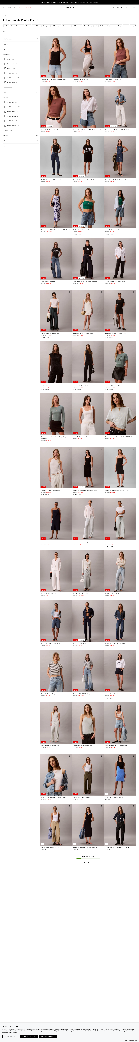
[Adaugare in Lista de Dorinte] (69, 38)
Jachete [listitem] (126, 26)
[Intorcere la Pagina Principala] (69, 8)
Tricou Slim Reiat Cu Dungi (48, 694)
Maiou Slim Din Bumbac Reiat (113, 79)
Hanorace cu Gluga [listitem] (116, 26)
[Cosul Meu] (134, 8)
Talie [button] (4, 92)
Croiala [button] (5, 97)
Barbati (10, 7)
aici (95, 1031)
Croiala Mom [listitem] (66, 26)
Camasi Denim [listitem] (36, 26)
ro (120, 7)
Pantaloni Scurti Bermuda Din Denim (51, 643)
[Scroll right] (134, 26)
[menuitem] (5, 7)
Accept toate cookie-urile (48, 1036)
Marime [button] (5, 44)
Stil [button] (4, 49)
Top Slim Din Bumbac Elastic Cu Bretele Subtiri (53, 79)
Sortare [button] (7, 39)
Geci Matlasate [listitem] (104, 26)
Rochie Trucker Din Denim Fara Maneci (115, 180)
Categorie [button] (6, 54)
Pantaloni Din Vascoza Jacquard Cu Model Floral (86, 542)
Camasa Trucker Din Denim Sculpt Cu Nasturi (117, 847)
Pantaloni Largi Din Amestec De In (50, 333)
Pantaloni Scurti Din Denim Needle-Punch (116, 745)
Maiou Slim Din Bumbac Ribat (81, 437)
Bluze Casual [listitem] (19, 26)
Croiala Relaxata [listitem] (76, 26)
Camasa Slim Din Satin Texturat (49, 593)
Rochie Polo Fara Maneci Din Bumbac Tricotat (85, 847)
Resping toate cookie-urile (29, 1036)
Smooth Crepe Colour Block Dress (114, 797)
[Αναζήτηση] (114, 8)
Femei (5, 7)
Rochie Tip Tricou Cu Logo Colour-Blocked (84, 180)
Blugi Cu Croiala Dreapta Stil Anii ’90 (115, 643)
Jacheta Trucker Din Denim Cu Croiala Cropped (53, 797)
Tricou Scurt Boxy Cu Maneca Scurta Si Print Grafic (118, 437)
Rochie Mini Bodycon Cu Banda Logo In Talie (117, 490)
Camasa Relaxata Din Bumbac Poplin (115, 281)
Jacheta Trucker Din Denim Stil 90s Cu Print (117, 129)
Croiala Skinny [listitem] (88, 26)
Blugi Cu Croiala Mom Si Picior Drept (51, 180)
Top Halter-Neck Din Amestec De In (50, 490)
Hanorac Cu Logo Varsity (111, 694)
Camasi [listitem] (28, 26)
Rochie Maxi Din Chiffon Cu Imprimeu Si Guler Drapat (55, 230)
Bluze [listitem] (12, 26)
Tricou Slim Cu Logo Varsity (48, 281)
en (122, 7)
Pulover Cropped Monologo (112, 385)
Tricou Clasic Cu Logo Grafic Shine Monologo (85, 281)
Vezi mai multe (8, 87)
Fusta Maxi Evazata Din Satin (81, 593)
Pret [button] (4, 146)
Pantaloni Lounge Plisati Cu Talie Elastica (84, 385)
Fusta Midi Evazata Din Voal (80, 79)
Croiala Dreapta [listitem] (55, 26)
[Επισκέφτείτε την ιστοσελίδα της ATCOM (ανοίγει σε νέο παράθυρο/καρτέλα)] (130, 1040)
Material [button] (6, 141)
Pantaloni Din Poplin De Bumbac (81, 797)
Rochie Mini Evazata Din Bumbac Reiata (115, 333)
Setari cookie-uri (10, 1036)
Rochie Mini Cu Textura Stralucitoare (83, 333)
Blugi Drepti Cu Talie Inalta (112, 593)
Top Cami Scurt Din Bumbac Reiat (82, 230)
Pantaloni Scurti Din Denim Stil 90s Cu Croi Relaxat (87, 129)
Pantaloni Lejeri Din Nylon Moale (49, 847)
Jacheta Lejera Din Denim (80, 643)
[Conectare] (126, 8)
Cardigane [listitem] (46, 26)
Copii (15, 7)
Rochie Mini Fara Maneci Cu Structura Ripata (85, 490)
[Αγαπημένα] (130, 8)
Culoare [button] (5, 135)
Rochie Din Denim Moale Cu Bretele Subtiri (52, 542)
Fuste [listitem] (96, 26)
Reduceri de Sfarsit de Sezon (27, 7)
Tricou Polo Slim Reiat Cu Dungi (81, 694)
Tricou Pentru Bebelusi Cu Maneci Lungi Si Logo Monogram (54, 437)
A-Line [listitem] (6, 26)
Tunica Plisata (44, 385)
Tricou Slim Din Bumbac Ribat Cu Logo (51, 129)
